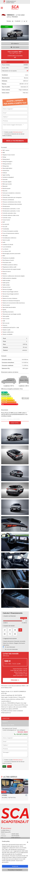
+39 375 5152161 (15, 835)
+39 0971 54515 (10, 2)
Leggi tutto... (15, 422)
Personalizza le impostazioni (15, 869)
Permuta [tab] (5, 721)
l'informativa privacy (17, 132)
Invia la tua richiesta (15, 141)
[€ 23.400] (23, 621)
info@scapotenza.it (11, 1)
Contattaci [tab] (5, 718)
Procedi (14, 680)
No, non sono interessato (11, 649)
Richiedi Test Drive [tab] (8, 724)
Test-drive (15, 47)
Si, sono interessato (10, 647)
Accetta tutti (15, 866)
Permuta (16, 43)
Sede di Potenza (7, 828)
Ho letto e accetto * (13, 132)
